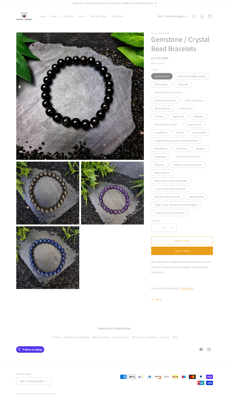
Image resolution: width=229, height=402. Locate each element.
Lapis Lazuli (194, 124)
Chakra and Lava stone (188, 164)
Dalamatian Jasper (168, 125)
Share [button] (158, 299)
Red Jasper (162, 84)
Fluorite (160, 164)
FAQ (175, 337)
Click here (186, 288)
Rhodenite (161, 148)
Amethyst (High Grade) (192, 76)
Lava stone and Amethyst (170, 188)
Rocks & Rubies (30, 394)
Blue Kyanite (162, 108)
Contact (56, 337)
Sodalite (198, 116)
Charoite (183, 84)
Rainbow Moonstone (167, 196)
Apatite (200, 148)
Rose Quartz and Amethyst (171, 180)
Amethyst (161, 156)
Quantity (155, 220)
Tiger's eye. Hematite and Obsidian (176, 204)
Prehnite (182, 148)
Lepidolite (161, 132)
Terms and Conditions (144, 337)
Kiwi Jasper (188, 109)
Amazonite (199, 132)
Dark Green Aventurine (171, 93)
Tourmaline (162, 76)
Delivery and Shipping (76, 337)
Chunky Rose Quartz (190, 157)
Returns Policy (101, 337)
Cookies (165, 337)
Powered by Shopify (47, 394)
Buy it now (182, 251)
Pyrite (180, 132)
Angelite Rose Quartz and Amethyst (176, 140)
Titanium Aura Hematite (169, 212)
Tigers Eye (178, 116)
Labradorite (196, 196)
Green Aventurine (165, 100)
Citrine (159, 116)
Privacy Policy (120, 337)
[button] (54, 16)
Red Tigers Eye (196, 101)
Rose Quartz (162, 172)
